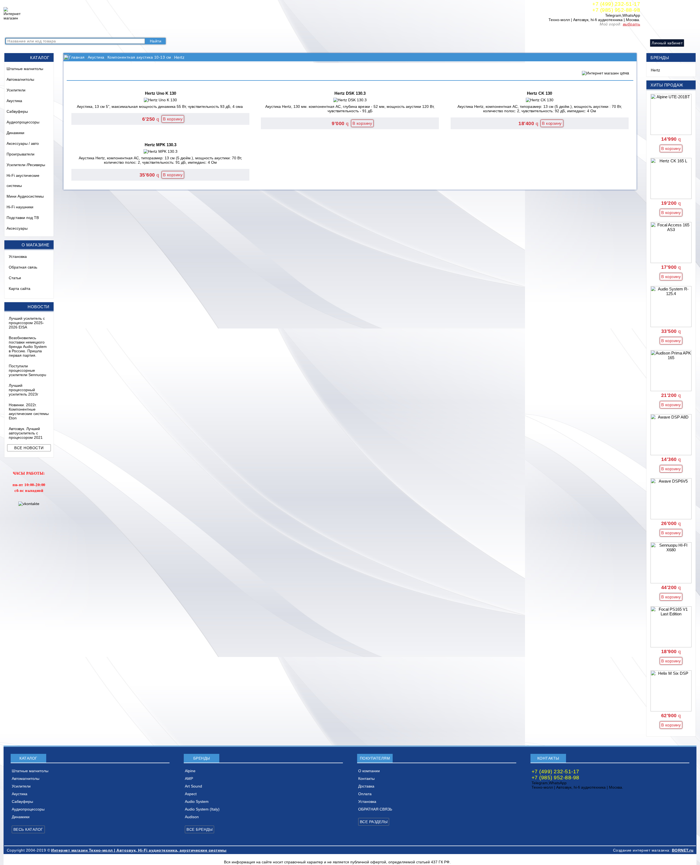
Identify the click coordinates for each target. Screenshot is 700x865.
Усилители (16, 90)
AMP (189, 778)
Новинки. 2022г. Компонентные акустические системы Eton (29, 411)
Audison (192, 817)
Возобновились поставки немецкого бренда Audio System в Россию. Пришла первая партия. (28, 346)
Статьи (15, 278)
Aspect (191, 794)
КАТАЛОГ (16, 31)
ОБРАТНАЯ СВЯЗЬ (375, 809)
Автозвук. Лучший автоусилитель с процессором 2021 (26, 433)
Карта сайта (19, 288)
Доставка (138, 31)
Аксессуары (17, 228)
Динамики (15, 133)
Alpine (190, 771)
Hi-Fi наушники (20, 207)
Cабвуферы (17, 111)
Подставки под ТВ (23, 217)
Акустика (14, 101)
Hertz (655, 70)
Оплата (158, 31)
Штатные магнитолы (25, 69)
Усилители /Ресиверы (26, 165)
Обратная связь (23, 267)
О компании (91, 31)
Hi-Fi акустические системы (23, 180)
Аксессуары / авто (23, 143)
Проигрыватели (20, 154)
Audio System (197, 801)
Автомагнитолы (20, 79)
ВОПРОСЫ (40, 31)
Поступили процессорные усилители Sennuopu (27, 370)
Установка (18, 256)
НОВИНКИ (66, 31)
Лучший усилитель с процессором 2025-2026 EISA (27, 322)
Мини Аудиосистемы (25, 196)
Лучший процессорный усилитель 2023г (23, 389)
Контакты (116, 31)
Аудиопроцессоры (23, 122)
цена (624, 73)
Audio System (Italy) (202, 809)
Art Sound (193, 786)
